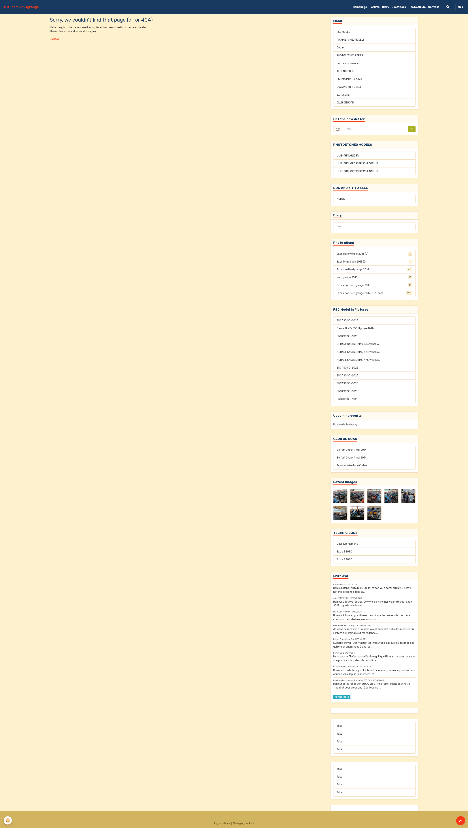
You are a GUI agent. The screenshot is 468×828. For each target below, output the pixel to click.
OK (412, 129)
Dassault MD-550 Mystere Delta (356, 328)
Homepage (360, 7)
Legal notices (222, 823)
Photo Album (417, 7)
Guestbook (399, 7)
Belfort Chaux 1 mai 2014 (352, 449)
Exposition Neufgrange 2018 (374, 285)
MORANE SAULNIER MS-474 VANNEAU (358, 344)
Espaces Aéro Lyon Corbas (352, 465)
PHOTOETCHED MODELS (351, 39)
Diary (385, 7)
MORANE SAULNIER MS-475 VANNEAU (358, 359)
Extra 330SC (344, 551)
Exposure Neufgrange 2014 (374, 269)
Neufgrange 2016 (374, 277)
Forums (374, 7)
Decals (341, 47)
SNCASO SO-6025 (347, 320)
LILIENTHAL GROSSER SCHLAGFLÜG (357, 163)
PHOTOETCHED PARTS (350, 55)
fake (339, 725)
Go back (54, 39)
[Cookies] (8, 820)
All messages (342, 697)
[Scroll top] (460, 820)
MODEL (341, 198)
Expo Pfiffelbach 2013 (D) (374, 261)
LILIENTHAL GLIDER (348, 155)
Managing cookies (243, 823)
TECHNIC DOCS (345, 71)
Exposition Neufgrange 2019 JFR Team (374, 293)
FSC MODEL (343, 31)
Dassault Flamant (347, 543)
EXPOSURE (343, 94)
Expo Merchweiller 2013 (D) (374, 253)
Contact (433, 7)
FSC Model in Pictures (349, 79)
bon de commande (348, 63)
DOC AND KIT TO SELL (349, 86)
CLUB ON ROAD (345, 102)
